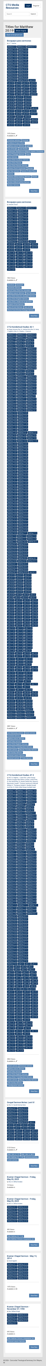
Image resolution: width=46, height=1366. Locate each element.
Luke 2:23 (11, 83)
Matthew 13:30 (12, 449)
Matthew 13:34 (12, 222)
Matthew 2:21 (22, 802)
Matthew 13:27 (22, 443)
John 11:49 (11, 255)
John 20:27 (11, 706)
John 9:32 (19, 614)
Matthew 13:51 (12, 471)
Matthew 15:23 (22, 505)
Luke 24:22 (27, 580)
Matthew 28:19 (12, 572)
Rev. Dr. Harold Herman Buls (17, 1105)
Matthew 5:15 (22, 855)
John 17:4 (19, 684)
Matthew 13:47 (12, 466)
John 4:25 (19, 608)
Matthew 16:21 (22, 525)
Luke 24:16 (27, 575)
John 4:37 (26, 1008)
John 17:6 (34, 684)
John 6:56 (26, 1139)
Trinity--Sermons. (27, 758)
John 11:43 (28, 648)
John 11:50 (19, 255)
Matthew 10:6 (22, 410)
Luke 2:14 (25, 972)
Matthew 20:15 (12, 1315)
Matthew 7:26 (22, 393)
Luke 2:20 (11, 978)
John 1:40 (11, 986)
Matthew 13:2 (32, 432)
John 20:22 (19, 701)
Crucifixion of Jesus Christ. (16, 143)
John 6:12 (26, 1131)
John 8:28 (26, 119)
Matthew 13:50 (22, 469)
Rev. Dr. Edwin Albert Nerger (18, 787)
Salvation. (11, 174)
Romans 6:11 (31, 717)
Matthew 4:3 (29, 340)
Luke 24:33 (19, 592)
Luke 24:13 (32, 572)
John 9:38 (34, 617)
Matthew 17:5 (32, 536)
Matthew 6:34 (22, 388)
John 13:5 (34, 653)
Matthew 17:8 (32, 539)
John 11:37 (28, 642)
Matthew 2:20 (12, 802)
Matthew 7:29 (22, 396)
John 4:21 (19, 606)
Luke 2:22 (32, 80)
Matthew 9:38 (22, 404)
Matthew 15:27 (22, 511)
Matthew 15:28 (12, 513)
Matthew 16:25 (22, 530)
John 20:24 (11, 703)
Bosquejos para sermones (19, 41)
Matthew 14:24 (12, 52)
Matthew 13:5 (32, 435)
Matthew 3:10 (21, 813)
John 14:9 (34, 670)
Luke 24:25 (27, 583)
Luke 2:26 (33, 83)
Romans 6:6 (11, 715)
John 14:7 (19, 670)
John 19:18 (19, 1045)
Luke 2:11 (31, 969)
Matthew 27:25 (22, 961)
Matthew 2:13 (32, 796)
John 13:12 (28, 659)
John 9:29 (26, 611)
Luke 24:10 (33, 114)
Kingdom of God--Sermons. (16, 304)
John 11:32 (11, 639)
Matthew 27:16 (12, 950)
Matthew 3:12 (12, 334)
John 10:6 (11, 625)
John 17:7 (11, 687)
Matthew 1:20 (32, 790)
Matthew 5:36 (32, 357)
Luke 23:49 (11, 105)
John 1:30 (26, 978)
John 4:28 (19, 1003)
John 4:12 (11, 600)
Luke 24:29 (11, 589)
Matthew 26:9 (22, 561)
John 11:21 (19, 628)
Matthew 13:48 (22, 466)
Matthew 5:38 (22, 360)
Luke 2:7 (30, 966)
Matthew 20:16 (22, 1315)
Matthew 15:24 (12, 508)
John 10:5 (34, 622)
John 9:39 (11, 620)
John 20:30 (11, 709)
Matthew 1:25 (22, 796)
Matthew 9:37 (12, 404)
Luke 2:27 (11, 86)
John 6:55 (19, 1139)
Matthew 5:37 (12, 360)
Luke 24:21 (19, 580)
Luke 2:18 (25, 975)
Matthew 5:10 (30, 849)
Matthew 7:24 (32, 390)
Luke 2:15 (33, 972)
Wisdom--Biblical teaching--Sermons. (19, 182)
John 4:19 (34, 603)
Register (36, 6)
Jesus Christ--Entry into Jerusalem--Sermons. (21, 296)
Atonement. (19, 285)
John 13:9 (34, 656)
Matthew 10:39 (22, 418)
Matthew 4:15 (32, 832)
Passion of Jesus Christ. (28, 171)
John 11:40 (28, 645)
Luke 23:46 (11, 102)
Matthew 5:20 (12, 860)
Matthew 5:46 (12, 368)
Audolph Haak (31, 787)
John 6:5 (31, 1125)
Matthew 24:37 (22, 930)
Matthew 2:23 (12, 804)
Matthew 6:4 (11, 374)
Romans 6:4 (20, 712)
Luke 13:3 (11, 91)
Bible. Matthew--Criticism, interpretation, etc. (21, 1239)
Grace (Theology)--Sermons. (16, 154)
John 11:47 (19, 252)
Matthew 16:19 (22, 522)
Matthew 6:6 (29, 374)
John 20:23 (28, 701)
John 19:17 (11, 1045)
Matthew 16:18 (12, 522)
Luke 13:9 (25, 94)
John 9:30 (34, 611)
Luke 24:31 (27, 589)
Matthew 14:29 (22, 58)
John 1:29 (18, 978)
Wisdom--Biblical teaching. (16, 179)
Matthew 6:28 (22, 382)
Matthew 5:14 (12, 855)
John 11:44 (11, 650)
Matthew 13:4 (22, 435)
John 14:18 (11, 678)
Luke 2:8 (10, 969)
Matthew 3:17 (32, 337)
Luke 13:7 (11, 94)
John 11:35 (11, 642)
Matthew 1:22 (22, 793)
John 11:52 (11, 258)
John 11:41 (11, 648)
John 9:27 (11, 611)
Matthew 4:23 (22, 841)
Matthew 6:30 (12, 385)
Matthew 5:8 (11, 849)
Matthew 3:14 (32, 334)
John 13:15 (28, 662)
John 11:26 (11, 634)
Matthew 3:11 (31, 813)
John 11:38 (11, 645)
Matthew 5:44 (22, 365)
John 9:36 (19, 617)
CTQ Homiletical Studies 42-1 (20, 327)
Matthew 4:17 (22, 835)
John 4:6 (25, 594)
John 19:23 (11, 1050)
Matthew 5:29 (22, 351)
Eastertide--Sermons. (14, 736)
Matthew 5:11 (12, 852)
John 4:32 (19, 1006)
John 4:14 (26, 600)
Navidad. (30, 168)
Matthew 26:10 (32, 561)
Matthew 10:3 (22, 407)
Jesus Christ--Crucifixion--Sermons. (18, 160)
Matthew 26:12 (22, 564)
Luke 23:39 (33, 94)
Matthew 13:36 (22, 449)
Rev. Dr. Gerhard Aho (24, 329)
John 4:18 (26, 603)
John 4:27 (11, 1003)
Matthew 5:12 (22, 852)
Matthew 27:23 (22, 958)
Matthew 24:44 (12, 941)
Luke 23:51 (27, 105)
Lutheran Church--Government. (17, 168)
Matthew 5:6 (20, 846)
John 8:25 (27, 116)
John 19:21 (19, 1048)
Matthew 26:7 (32, 558)
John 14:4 (26, 667)
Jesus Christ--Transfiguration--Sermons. (20, 747)
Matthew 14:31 (22, 61)
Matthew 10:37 (22, 416)
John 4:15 (34, 600)
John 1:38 (26, 983)
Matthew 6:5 (20, 374)
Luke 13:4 (18, 91)
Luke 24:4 (18, 111)
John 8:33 (34, 122)
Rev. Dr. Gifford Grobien (15, 1182)
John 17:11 (19, 689)
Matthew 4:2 (20, 340)
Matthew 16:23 (22, 527)
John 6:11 (19, 1131)
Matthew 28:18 (22, 569)
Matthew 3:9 (11, 813)
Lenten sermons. (13, 750)
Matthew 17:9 (12, 541)
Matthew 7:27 (32, 393)
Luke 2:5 (16, 966)
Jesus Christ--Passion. (15, 162)
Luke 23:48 (27, 102)
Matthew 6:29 (32, 382)
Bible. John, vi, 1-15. (14, 1154)
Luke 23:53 (19, 108)
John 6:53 (34, 1136)
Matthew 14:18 (22, 480)
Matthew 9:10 (12, 399)
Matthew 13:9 (12, 441)
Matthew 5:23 (12, 863)
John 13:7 (19, 656)
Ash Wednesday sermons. (16, 733)
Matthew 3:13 (22, 334)
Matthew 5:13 (32, 852)
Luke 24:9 (25, 114)
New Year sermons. (13, 171)
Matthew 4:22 (12, 841)
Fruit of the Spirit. (13, 149)
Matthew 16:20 (12, 525)
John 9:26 (34, 608)
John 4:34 (34, 1006)
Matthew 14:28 (12, 58)
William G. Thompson (14, 785)
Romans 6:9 (11, 717)
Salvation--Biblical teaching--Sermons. (19, 176)
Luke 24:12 (19, 116)
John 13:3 (19, 653)
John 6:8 (24, 1128)
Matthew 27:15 (22, 947)
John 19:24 (19, 1050)
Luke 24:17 (11, 578)
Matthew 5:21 (22, 860)
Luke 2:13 (18, 972)
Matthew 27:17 (22, 950)
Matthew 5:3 (20, 843)
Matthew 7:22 (12, 390)
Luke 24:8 (18, 114)
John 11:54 (28, 258)
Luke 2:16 (11, 975)
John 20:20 (27, 698)
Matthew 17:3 (12, 536)
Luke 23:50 (19, 105)
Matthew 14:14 (22, 474)
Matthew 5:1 (31, 841)
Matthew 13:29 (22, 446)
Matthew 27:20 (12, 955)
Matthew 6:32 (32, 385)
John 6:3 (17, 1125)
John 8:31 (19, 122)
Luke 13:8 (18, 94)
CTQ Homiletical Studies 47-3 (20, 775)
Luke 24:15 (19, 575)
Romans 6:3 (11, 712)
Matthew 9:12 (32, 399)
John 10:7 (19, 625)
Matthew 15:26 (12, 511)
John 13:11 (19, 659)
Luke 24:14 (11, 575)
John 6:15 (19, 1133)
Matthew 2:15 (22, 799)
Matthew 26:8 (12, 561)
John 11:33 (19, 639)
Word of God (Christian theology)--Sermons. (21, 310)
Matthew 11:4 (12, 899)
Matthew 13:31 (22, 216)
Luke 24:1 (27, 108)
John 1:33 (19, 980)
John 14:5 (34, 667)
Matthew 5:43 (12, 365)
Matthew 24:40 (12, 936)
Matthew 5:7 (29, 846)
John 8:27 (19, 119)
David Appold (13, 1261)
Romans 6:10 (21, 717)
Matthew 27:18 (12, 952)
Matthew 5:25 (32, 863)
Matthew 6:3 (29, 371)
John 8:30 (11, 122)
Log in (28, 6)
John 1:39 (34, 983)
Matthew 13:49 (12, 469)
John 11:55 (11, 261)
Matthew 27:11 (22, 941)
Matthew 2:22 (32, 802)
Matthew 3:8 (29, 810)
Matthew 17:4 (22, 536)
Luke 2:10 (24, 969)
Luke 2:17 (18, 975)
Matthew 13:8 (32, 438)
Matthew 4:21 (32, 838)
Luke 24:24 (19, 583)
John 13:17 (19, 664)
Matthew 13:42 (22, 457)
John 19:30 (28, 689)
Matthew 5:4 (29, 843)
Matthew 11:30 (12, 432)
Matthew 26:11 (12, 564)
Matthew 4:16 (12, 835)
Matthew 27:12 (12, 944)
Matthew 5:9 (20, 849)
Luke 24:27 (19, 586)
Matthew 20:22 (22, 72)
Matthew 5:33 (32, 354)
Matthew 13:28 (12, 446)
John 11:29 (11, 636)
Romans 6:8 (29, 715)
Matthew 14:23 (22, 49)
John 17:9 (26, 687)
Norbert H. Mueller (26, 785)
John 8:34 (11, 125)
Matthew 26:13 (12, 566)
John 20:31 (19, 709)
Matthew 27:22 (12, 958)
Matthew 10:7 (32, 410)
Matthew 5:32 (22, 354)
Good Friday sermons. (14, 741)
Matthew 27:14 (12, 947)
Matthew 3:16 (22, 337)
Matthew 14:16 (22, 477)
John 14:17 (28, 676)
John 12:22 (28, 264)
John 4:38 (34, 1008)
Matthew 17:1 (22, 533)
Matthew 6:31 (22, 385)
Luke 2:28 (18, 86)
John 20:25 (19, 703)
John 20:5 (11, 695)
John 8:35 (19, 125)
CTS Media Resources (12, 6)
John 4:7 (32, 594)
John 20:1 (11, 692)
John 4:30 (34, 1003)
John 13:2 (11, 653)
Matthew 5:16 (32, 855)
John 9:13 (11, 1014)
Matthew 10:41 (22, 421)
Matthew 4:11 (22, 348)
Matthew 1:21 (12, 793)
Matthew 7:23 (22, 390)
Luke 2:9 (16, 969)
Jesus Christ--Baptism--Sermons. (18, 744)
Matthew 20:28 (22, 80)
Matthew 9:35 (22, 402)
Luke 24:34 (27, 592)
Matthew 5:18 (22, 47)
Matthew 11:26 (12, 427)
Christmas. (25, 140)
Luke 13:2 (33, 88)
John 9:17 (11, 1017)
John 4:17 (19, 603)
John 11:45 (19, 650)
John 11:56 (19, 261)
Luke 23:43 (11, 100)
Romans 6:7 (20, 715)
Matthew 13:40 (22, 455)
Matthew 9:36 (32, 402)
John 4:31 (11, 1006)
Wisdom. (35, 176)
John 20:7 (26, 695)
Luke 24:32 (11, 592)
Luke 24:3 (11, 111)
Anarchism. (11, 285)
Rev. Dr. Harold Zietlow (23, 781)
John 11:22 (28, 628)
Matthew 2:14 (12, 799)
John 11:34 (28, 639)
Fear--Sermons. (30, 293)
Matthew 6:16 (12, 376)
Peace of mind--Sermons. (15, 307)
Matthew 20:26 (22, 77)
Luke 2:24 (18, 83)
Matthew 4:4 (11, 343)
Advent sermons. (13, 1066)
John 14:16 (19, 676)
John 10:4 (26, 622)
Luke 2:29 (25, 86)
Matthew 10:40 (12, 421)
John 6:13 (34, 1131)
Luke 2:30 (33, 86)
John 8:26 (11, 119)
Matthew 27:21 (22, 955)
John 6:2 (10, 1125)
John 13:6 (11, 656)
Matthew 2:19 (32, 799)
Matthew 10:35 (22, 413)
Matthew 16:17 (22, 519)
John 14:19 (19, 678)
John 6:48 (26, 1133)
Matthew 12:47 (22, 211)
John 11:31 (28, 636)
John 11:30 (19, 636)
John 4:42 (34, 1011)
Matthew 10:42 (12, 424)
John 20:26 (28, 703)
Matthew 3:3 (11, 807)
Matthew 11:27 (22, 427)
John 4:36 (19, 1008)
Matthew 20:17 (12, 66)
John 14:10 (11, 673)
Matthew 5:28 (12, 351)
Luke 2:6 (23, 966)
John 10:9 (34, 625)
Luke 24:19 (27, 578)
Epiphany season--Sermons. (16, 146)
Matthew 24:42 (12, 939)
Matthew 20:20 (22, 69)
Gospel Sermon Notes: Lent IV (20, 1102)
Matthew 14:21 (12, 485)
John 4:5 (18, 594)
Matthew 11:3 (32, 897)
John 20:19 (19, 698)
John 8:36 (26, 125)
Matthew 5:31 (12, 354)
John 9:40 (19, 620)
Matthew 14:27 (22, 55)
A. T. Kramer (12, 43)
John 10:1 (34, 620)
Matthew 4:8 (20, 346)
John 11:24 (19, 631)
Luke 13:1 (25, 88)
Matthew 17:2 (32, 533)
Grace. (28, 154)
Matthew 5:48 (32, 368)
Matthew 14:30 (12, 61)
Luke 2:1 (20, 964)
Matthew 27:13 (22, 944)
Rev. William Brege (14, 1311)
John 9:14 (19, 1014)
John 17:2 (27, 681)
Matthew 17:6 (12, 539)
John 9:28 (19, 611)
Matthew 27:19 (22, 952)
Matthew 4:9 (29, 346)
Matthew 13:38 (22, 452)
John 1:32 (11, 980)
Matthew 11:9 (32, 902)
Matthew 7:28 (12, 396)
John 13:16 (11, 664)
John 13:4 (26, 653)
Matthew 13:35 (22, 222)
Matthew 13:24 (22, 441)
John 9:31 (11, 614)
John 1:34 (26, 980)
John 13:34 (28, 1042)
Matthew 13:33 (22, 219)
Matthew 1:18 (12, 790)
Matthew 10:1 (32, 404)
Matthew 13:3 (12, 435)
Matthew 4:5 (20, 343)
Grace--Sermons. (13, 157)
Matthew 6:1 (11, 371)
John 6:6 (10, 1128)
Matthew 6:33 (12, 388)
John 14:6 (11, 670)
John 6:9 (31, 1128)
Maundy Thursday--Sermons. (28, 750)
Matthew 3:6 (11, 810)
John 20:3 (26, 692)
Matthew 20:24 (22, 74)
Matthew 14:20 (22, 483)
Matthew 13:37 (12, 452)
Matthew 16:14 (12, 516)
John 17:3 (11, 684)
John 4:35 (11, 1008)
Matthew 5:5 (11, 846)
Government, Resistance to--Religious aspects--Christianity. (26, 151)
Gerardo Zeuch (13, 204)
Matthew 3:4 (20, 807)
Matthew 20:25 (12, 77)
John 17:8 (19, 687)
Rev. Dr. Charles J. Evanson (23, 331)
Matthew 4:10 (12, 348)
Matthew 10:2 (12, 407)
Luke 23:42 (27, 97)
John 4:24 (11, 608)
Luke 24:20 (11, 580)
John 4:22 (26, 606)
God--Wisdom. (24, 149)
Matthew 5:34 (12, 357)
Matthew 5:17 (12, 47)
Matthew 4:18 (32, 835)
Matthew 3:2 (30, 804)
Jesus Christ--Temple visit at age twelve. (20, 301)
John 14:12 (28, 673)
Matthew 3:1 (21, 804)
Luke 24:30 (19, 589)
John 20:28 (19, 706)
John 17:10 (11, 689)
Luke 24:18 (19, 578)
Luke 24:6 (33, 111)
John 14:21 (11, 681)
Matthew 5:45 (32, 365)
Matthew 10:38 (12, 418)
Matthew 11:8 (22, 902)
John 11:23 (11, 631)
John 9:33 (26, 614)
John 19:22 (28, 1048)
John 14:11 (19, 673)
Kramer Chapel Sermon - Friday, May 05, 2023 (21, 1178)
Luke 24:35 (11, 594)
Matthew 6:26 (32, 379)
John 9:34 (34, 614)
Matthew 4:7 (11, 346)
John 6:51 (19, 1136)
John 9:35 (11, 617)
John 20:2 (19, 692)
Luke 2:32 (18, 88)
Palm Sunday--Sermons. (15, 752)
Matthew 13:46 (22, 463)
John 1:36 (11, 983)
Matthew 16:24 (12, 530)
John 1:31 (34, 978)
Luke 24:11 (11, 116)
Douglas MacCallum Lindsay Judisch (23, 779)
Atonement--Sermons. (14, 287)
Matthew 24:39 (22, 933)
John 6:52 (26, 1136)
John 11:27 (19, 634)
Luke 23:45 (27, 100)
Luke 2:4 (10, 966)
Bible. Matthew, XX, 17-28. (15, 1157)
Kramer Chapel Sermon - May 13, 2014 (22, 1257)
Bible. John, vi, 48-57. (27, 1154)
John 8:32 (26, 122)
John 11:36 (19, 642)
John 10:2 (11, 622)
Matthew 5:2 (11, 843)
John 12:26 (11, 269)
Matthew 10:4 (32, 407)
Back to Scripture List (14, 35)
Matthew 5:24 (22, 863)
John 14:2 (11, 667)
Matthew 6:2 (20, 371)
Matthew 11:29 (22, 430)
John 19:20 (11, 1048)
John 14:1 (28, 664)
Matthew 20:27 (12, 80)
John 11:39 (19, 645)
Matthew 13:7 (22, 438)
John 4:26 (26, 608)
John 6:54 (11, 1139)
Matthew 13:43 (12, 460)
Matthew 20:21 (12, 72)
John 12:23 (11, 266)
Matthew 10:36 (12, 416)
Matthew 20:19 (12, 69)
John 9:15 (26, 1014)
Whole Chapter (21, 31)
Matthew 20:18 (22, 66)
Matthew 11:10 (12, 905)
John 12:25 (28, 266)
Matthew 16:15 (22, 516)
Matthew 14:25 (22, 52)
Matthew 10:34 (12, 413)
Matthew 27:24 (12, 961)
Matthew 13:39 (12, 455)
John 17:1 (19, 681)
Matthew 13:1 (22, 432)
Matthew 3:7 (20, 810)
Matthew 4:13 (12, 832)
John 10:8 (26, 625)
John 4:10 (25, 597)
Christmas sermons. (14, 140)
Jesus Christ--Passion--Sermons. (18, 165)
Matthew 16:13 (22, 513)
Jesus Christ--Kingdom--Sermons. (18, 299)
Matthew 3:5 (29, 807)
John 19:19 (28, 1045)
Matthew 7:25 (12, 393)
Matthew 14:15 (12, 477)
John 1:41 (19, 986)
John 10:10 (11, 628)
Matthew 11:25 (22, 424)
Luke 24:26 (11, 586)
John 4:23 (34, 606)
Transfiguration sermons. (15, 1085)
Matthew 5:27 (32, 348)
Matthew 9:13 (12, 402)
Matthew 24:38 (12, 933)
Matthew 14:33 (22, 63)
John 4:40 (19, 1011)
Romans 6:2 (28, 709)
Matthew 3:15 (12, 337)
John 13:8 (26, 656)
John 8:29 (34, 119)
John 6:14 (11, 1133)
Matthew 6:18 (32, 376)
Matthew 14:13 (12, 474)
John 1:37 (19, 983)
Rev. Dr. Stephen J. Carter (16, 777)
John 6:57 (34, 1139)
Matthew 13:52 (22, 471)
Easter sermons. (30, 733)
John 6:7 (17, 1128)
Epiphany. (29, 146)
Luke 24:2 (35, 108)
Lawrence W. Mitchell (31, 783)
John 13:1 (28, 650)
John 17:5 (26, 684)
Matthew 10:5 (12, 410)
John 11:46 (11, 252)
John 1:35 (34, 980)
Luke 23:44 (19, 100)
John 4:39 (11, 1011)
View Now (34, 191)
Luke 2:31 (11, 88)
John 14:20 (28, 678)
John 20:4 (34, 692)
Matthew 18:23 (22, 541)
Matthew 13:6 (12, 438)
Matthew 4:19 (12, 838)
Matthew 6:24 (12, 379)
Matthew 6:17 (22, 376)
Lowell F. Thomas (19, 783)
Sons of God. (28, 307)
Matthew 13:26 (12, 443)
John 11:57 (28, 261)
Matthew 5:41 (22, 362)
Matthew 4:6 (29, 343)
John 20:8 (34, 695)
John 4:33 (26, 1006)
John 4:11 (33, 597)
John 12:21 (19, 264)
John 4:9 (17, 597)
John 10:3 (19, 622)
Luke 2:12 (11, 972)
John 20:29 (28, 706)
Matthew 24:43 (22, 939)
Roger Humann (13, 329)
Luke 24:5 (25, 111)
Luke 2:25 (25, 83)
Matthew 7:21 (32, 388)
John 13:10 (11, 659)
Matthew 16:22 (12, 527)
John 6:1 (31, 1122)
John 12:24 (19, 266)
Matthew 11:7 (12, 902)
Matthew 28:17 (12, 569)
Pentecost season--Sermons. (16, 755)
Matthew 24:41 (22, 936)
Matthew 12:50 (12, 216)
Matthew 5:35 (22, 357)
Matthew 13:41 (12, 457)
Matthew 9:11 (22, 399)
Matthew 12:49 (22, 213)
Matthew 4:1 (11, 340)
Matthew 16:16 (12, 519)
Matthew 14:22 (12, 49)
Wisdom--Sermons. (13, 185)
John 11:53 (19, 258)
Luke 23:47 (19, 102)
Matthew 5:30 (32, 351)
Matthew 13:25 (32, 441)
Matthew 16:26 (12, 533)
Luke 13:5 (25, 91)
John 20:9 (11, 698)
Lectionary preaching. (31, 1157)
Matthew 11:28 (12, 430)
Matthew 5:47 (22, 368)
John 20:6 (19, 695)
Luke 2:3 (34, 964)
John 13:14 (19, 662)
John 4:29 (26, 1003)
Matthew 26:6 (22, 558)
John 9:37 (26, 617)
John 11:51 (28, 255)
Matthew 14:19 (12, 483)
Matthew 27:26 (12, 964)
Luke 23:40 (11, 97)
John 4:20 (11, 606)
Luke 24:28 (27, 586)
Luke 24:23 (11, 583)
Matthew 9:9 (31, 396)
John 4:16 (11, 603)
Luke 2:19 (33, 975)
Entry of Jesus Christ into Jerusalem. (19, 290)
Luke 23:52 (11, 108)
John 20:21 (11, 701)
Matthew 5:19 (32, 47)
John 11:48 (28, 252)
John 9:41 (26, 620)
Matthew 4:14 (22, 832)
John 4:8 (10, 597)
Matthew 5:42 (32, 362)
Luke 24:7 (11, 114)
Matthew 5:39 (32, 360)
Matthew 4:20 (22, 838)
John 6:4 (24, 1125)
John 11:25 (28, 631)
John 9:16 (34, 1014)
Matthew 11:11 (22, 905)
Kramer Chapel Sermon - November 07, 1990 (18, 1308)
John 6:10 (11, 1131)
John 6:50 (11, 1136)
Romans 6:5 (29, 712)
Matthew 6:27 (12, 382)
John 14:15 (11, 676)
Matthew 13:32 (12, 219)
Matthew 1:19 (22, 790)
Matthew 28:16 (22, 566)
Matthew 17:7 (22, 539)
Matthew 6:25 (22, 379)
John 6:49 (34, 1133)
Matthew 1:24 (12, 796)
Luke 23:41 (19, 97)
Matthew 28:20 (22, 572)
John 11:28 (28, 634)
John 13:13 (11, 662)
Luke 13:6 (33, 91)
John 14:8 (26, 670)
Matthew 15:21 (22, 502)
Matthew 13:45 (12, 463)
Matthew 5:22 (32, 860)
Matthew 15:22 (12, 505)
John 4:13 (19, 600)
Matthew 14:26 (12, 55)
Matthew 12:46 (12, 211)
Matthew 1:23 (32, 793)
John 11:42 (19, 648)
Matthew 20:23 (12, 74)
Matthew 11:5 (22, 899)
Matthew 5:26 (12, 866)
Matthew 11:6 (32, 899)
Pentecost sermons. (14, 758)
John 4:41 (26, 1011)
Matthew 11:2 (22, 897)
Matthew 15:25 (22, 508)
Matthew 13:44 (22, 460)
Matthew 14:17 (12, 480)
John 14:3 (19, 667)
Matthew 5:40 (12, 362)
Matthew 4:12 (32, 829)
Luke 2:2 (27, 964)
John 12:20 (11, 264)
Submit (33, 14)
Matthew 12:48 (12, 213)
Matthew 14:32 (12, 63)
